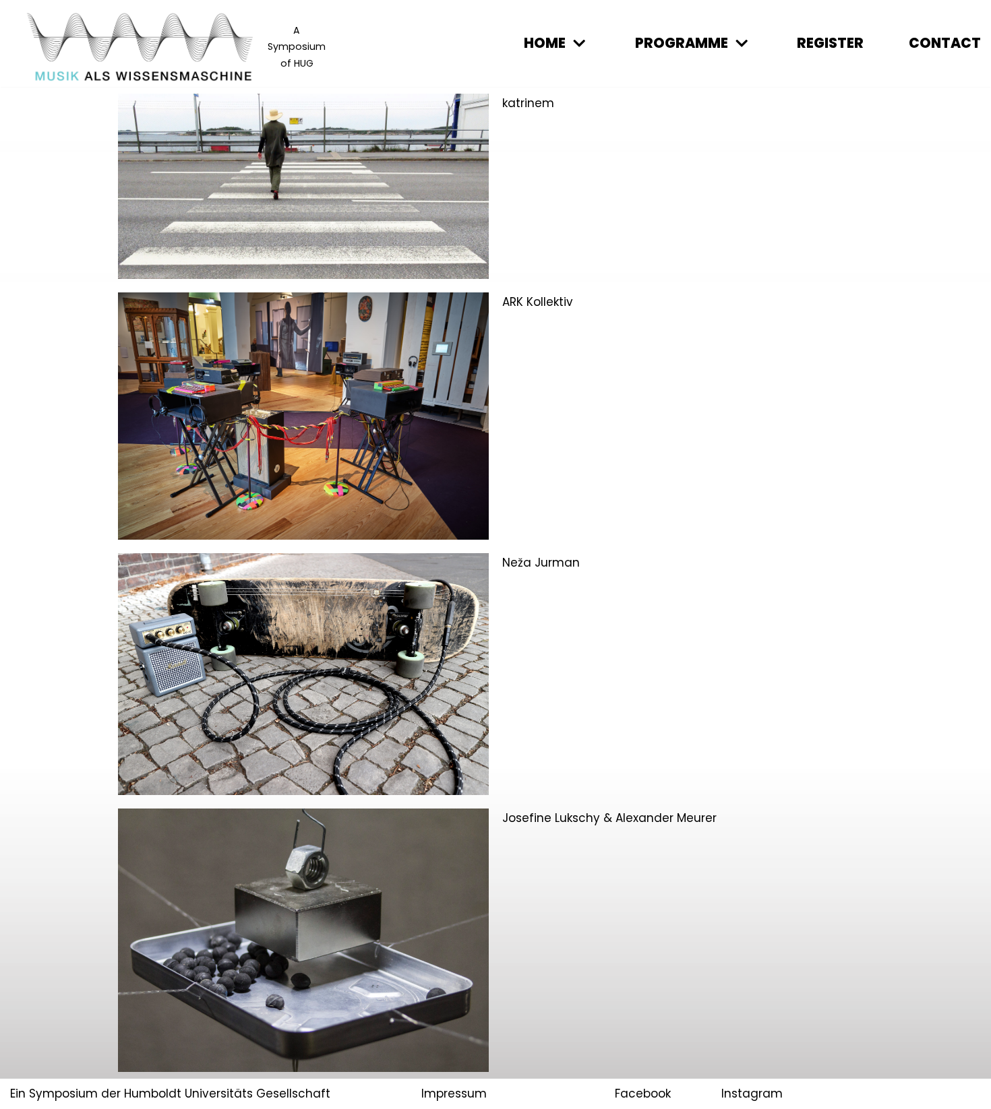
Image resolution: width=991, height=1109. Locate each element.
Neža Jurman (541, 562)
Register (830, 43)
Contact (945, 43)
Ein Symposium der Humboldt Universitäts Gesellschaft (170, 1093)
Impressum (454, 1093)
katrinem (528, 103)
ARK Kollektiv (537, 302)
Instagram (752, 1093)
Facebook (643, 1093)
